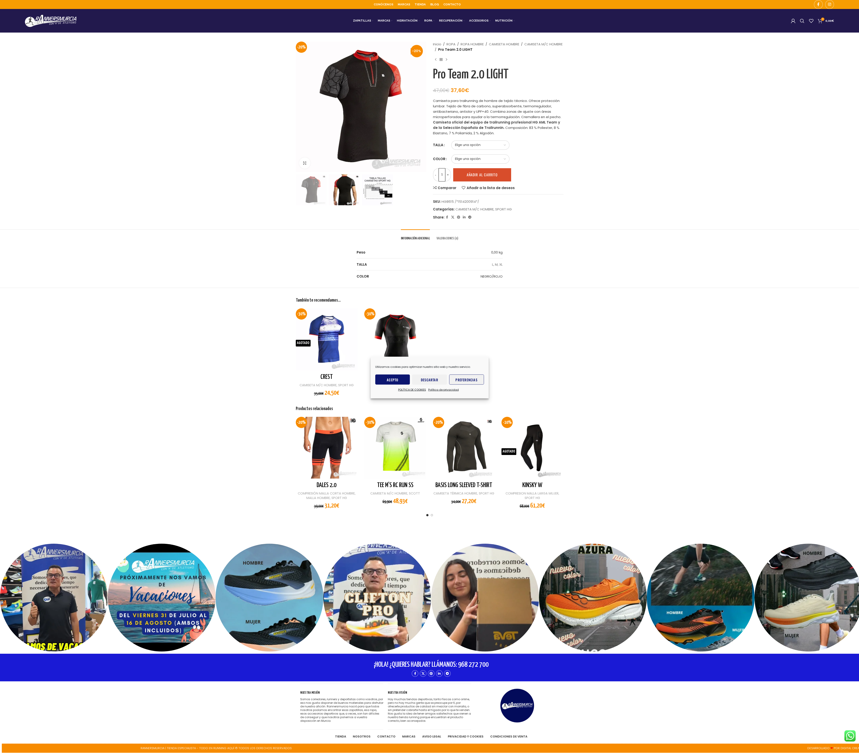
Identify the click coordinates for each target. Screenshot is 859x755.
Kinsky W (532, 485)
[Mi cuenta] (793, 20)
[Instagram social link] (829, 4)
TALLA (438, 145)
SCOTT (414, 493)
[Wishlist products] (811, 20)
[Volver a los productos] (441, 59)
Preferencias (466, 379)
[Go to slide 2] (432, 516)
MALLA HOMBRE (318, 498)
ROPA (450, 44)
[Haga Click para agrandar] (304, 163)
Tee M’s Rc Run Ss (395, 485)
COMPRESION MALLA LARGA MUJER (532, 493)
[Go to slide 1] (427, 516)
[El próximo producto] (446, 59)
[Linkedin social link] (464, 217)
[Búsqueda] (802, 20)
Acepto (392, 379)
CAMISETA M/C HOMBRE (543, 44)
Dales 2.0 (326, 485)
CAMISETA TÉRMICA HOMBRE (455, 493)
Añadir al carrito (482, 174)
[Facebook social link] (818, 4)
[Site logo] (51, 20)
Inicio (437, 44)
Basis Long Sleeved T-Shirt (463, 485)
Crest (326, 377)
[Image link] (517, 705)
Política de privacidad (443, 390)
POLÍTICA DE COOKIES (412, 390)
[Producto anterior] (435, 59)
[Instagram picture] (54, 597)
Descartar (429, 379)
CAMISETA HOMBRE (504, 44)
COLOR (439, 159)
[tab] (415, 236)
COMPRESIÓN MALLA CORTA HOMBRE (326, 493)
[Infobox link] (341, 707)
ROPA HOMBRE (472, 44)
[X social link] (453, 217)
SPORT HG (503, 209)
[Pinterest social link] (459, 217)
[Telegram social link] (470, 217)
